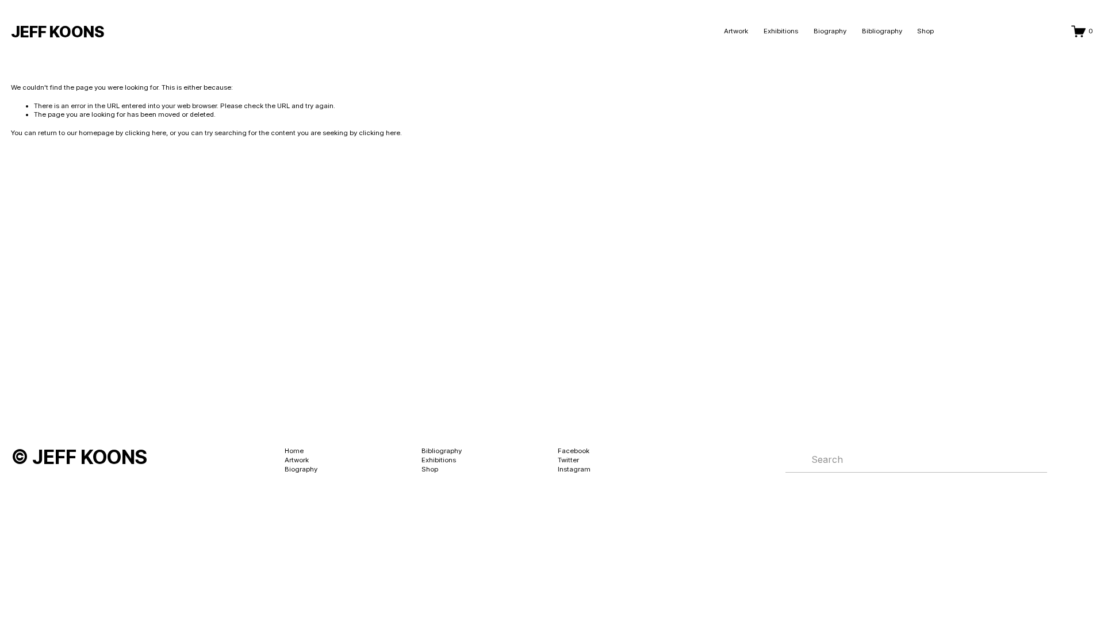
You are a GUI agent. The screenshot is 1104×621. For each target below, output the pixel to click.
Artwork (736, 31)
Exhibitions (781, 31)
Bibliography (882, 31)
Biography (830, 31)
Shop (925, 31)
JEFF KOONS (57, 31)
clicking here (145, 133)
